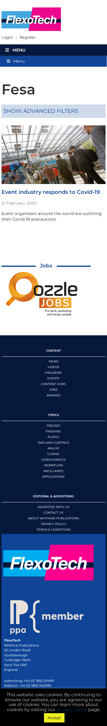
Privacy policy (53, 524)
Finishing (53, 431)
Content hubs (53, 384)
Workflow (53, 465)
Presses (53, 426)
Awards (53, 395)
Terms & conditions (53, 530)
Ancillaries (53, 471)
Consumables (53, 460)
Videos (53, 367)
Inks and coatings (53, 443)
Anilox (53, 448)
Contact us (53, 513)
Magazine (53, 373)
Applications (53, 477)
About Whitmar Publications (53, 518)
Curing (53, 454)
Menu (19, 50)
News (53, 361)
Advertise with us (53, 507)
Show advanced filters (41, 111)
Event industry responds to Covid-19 (50, 192)
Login (7, 37)
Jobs (46, 266)
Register (28, 37)
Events (53, 378)
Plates (53, 437)
